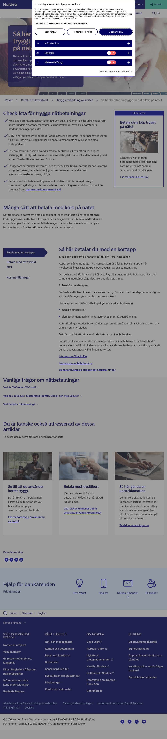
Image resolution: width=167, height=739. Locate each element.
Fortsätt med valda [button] (82, 31)
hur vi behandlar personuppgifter (72, 23)
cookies (49, 23)
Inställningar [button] (50, 31)
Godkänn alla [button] (116, 31)
